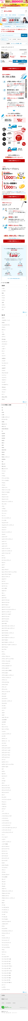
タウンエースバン (5, 792)
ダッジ (3, 351)
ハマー (3, 353)
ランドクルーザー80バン (7, 982)
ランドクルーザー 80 (6, 968)
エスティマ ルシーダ (6, 553)
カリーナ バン (4, 586)
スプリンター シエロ (6, 750)
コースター (4, 708)
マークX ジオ (4, 916)
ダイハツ (3, 307)
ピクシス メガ (4, 853)
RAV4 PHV (4, 449)
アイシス (3, 471)
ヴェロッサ (4, 527)
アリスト (3, 485)
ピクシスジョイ (5, 855)
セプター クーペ (5, 761)
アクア (3, 473)
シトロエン (4, 389)
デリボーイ (4, 804)
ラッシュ (3, 954)
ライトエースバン (5, 944)
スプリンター (4, 745)
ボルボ (3, 399)
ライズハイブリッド (6, 937)
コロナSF (4, 722)
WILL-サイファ (5, 468)
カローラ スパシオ (5, 602)
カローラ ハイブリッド (6, 611)
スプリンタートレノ (6, 757)
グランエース (4, 689)
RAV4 (3, 447)
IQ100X (3, 435)
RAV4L (3, 454)
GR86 (3, 421)
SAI (2, 461)
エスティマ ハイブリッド (7, 550)
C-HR (3, 414)
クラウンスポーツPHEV (6, 670)
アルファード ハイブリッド (7, 501)
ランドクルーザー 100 (6, 959)
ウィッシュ (4, 513)
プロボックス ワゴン (6, 893)
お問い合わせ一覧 (8, 1012)
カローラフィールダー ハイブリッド (9, 644)
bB (2, 410)
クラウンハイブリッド (6, 677)
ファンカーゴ (4, 867)
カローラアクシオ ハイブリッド (8, 625)
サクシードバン (5, 726)
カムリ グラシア (5, 569)
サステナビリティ (14, 1012)
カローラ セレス (5, 604)
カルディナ (4, 590)
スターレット (4, 738)
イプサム (3, 508)
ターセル (3, 780)
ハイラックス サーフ (6, 825)
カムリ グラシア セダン (6, 574)
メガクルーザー (5, 923)
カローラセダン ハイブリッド (8, 642)
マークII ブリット (5, 909)
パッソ (3, 834)
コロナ (3, 715)
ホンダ (3, 295)
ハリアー (3, 839)
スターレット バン (6, 740)
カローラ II (4, 597)
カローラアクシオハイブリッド (8, 628)
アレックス (4, 503)
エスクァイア (4, 536)
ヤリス (3, 926)
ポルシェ (3, 329)
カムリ (3, 567)
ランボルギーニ (5, 384)
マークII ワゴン (5, 912)
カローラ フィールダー (6, 614)
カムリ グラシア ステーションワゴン (9, 571)
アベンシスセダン (5, 480)
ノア (3, 811)
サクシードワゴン (5, 729)
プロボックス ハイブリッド (7, 891)
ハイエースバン (5, 818)
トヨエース (4, 806)
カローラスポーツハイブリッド (8, 637)
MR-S (3, 442)
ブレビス (3, 881)
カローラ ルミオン (5, 618)
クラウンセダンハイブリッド (8, 675)
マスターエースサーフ (6, 921)
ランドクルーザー (5, 956)
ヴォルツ (3, 534)
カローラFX (4, 623)
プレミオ (3, 883)
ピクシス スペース (5, 848)
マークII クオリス (5, 907)
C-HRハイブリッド (6, 417)
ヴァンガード (4, 510)
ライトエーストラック (6, 942)
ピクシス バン (4, 851)
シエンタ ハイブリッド (6, 733)
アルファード (4, 494)
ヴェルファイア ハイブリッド (8, 525)
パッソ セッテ (4, 837)
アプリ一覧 (3, 1012)
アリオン (3, 482)
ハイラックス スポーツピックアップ (9, 827)
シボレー (3, 348)
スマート (3, 336)
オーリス (3, 557)
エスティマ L (4, 543)
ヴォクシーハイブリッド (7, 532)
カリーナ (3, 581)
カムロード (4, 578)
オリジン (3, 562)
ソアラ (3, 778)
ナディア (3, 808)
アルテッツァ (4, 487)
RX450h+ (4, 459)
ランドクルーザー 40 (6, 961)
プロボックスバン (5, 895)
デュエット (4, 801)
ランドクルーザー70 (6, 980)
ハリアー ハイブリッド (6, 841)
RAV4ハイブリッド (6, 456)
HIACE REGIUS (5, 428)
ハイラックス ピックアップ (7, 832)
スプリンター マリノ (6, 752)
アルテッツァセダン (6, 492)
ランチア (3, 382)
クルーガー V (4, 698)
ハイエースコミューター (7, 815)
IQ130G (3, 438)
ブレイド (3, 879)
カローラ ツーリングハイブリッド (9, 609)
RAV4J (3, 452)
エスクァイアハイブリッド (7, 539)
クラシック (4, 686)
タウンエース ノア (5, 785)
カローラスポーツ (5, 635)
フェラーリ (4, 377)
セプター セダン (5, 766)
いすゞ (3, 309)
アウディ (3, 327)
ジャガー (3, 360)
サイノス (3, 724)
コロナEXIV (4, 719)
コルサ (3, 712)
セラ (3, 769)
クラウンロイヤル (5, 682)
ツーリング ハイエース (6, 799)
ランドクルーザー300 (6, 977)
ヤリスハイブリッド (6, 933)
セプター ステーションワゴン (8, 764)
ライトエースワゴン (6, 947)
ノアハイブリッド (5, 813)
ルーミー (3, 984)
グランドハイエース (6, 691)
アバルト (3, 370)
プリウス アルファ (5, 874)
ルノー (3, 394)
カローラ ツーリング (6, 607)
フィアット (4, 375)
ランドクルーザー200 (6, 973)
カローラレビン (5, 647)
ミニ (3, 331)
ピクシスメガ (4, 860)
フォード (3, 355)
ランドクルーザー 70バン (7, 966)
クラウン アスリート (6, 656)
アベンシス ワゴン (5, 478)
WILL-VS (3, 466)
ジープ (3, 346)
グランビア (4, 693)
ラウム (3, 949)
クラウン (3, 654)
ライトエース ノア (5, 940)
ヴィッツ (3, 515)
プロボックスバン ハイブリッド (8, 898)
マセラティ (4, 379)
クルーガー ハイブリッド (7, 700)
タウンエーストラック (6, 790)
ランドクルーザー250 (6, 975)
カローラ (3, 595)
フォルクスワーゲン (6, 324)
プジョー (3, 391)
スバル (3, 300)
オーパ (3, 555)
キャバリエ (4, 649)
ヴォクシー (4, 529)
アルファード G (5, 496)
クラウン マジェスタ (6, 661)
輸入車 (3, 315)
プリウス (3, 872)
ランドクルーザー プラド (7, 970)
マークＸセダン (5, 919)
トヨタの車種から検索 (6, 404)
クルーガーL (4, 703)
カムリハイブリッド (6, 576)
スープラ (3, 736)
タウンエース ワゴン (6, 787)
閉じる (24, 312)
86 (2, 407)
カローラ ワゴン (5, 621)
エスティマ (4, 541)
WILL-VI (3, 464)
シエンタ (3, 731)
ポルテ (3, 902)
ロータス (3, 365)
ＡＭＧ (3, 334)
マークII (3, 905)
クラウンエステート (6, 663)
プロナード (4, 888)
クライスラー (4, 344)
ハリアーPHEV (5, 844)
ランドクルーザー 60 (6, 963)
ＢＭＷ (3, 322)
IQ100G (3, 433)
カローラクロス (5, 630)
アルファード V (5, 499)
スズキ (3, 304)
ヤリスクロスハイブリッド (7, 930)
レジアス (3, 987)
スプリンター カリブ (6, 747)
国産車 (3, 285)
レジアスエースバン (6, 989)
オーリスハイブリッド (6, 560)
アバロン (3, 475)
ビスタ (3, 862)
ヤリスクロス (4, 928)
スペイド (3, 759)
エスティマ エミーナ (6, 548)
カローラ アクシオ (5, 600)
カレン (3, 593)
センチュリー (4, 776)
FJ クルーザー (5, 419)
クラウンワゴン (5, 684)
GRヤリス (4, 426)
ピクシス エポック (5, 846)
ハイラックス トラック (6, 830)
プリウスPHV (4, 876)
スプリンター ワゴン (6, 754)
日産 (3, 293)
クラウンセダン (5, 672)
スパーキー (4, 743)
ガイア (3, 564)
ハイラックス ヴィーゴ (6, 822)
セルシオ (3, 773)
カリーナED (4, 588)
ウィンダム (4, 520)
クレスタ (3, 705)
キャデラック (4, 341)
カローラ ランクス (5, 616)
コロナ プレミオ (5, 717)
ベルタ (3, 900)
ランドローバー (5, 363)
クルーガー (4, 696)
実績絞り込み (24, 35)
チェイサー (4, 797)
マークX (3, 914)
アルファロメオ (5, 372)
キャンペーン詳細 (15, 191)
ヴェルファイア (5, 522)
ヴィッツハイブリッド (6, 517)
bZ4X (3, 412)
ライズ (3, 935)
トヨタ (3, 288)
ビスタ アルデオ (5, 865)
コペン (3, 710)
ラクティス (4, 952)
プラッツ (3, 869)
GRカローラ (4, 424)
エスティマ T (4, 546)
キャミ (3, 651)
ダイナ (3, 783)
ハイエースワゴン (5, 820)
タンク (3, 794)
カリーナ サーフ (5, 583)
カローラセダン (5, 639)
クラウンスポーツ (5, 668)
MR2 (3, 445)
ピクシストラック (5, 858)
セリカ (3, 771)
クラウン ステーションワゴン (8, 658)
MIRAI (3, 440)
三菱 (3, 302)
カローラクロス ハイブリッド (8, 632)
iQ (2, 431)
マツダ (3, 297)
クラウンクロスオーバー (7, 665)
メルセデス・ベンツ (6, 320)
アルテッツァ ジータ (6, 489)
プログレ (3, 886)
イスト (3, 506)
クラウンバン (4, 679)
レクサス (3, 290)
